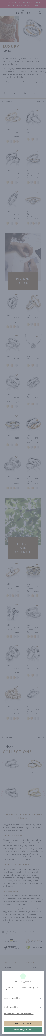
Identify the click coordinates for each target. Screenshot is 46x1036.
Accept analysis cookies (23, 1029)
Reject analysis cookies (23, 1023)
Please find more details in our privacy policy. (19, 1013)
